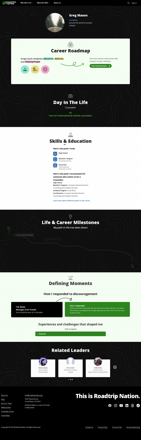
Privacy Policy (102, 427)
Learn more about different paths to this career (71, 201)
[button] (115, 367)
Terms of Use (117, 427)
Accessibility (5, 415)
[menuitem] (128, 3)
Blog (3, 399)
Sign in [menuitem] (134, 3)
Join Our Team (6, 403)
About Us (4, 395)
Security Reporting (133, 427)
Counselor (73, 20)
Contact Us (89, 427)
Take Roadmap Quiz (99, 66)
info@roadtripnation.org (33, 395)
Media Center (6, 407)
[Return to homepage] (9, 3)
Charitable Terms (7, 411)
